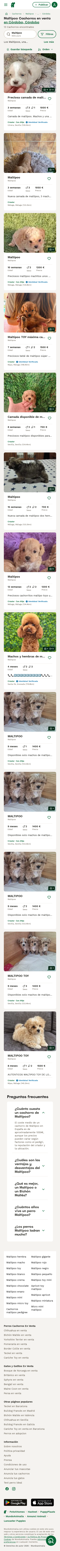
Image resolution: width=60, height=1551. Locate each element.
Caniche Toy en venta (16, 1357)
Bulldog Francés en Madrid (19, 1410)
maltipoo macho (15, 1262)
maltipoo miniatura (42, 1300)
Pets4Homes (17, 1511)
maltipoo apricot (40, 1294)
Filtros (49, 34)
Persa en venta (12, 1393)
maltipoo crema (15, 1280)
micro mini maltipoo (37, 1308)
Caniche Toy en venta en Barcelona (24, 1428)
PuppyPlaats (47, 1511)
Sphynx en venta (13, 1379)
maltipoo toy (13, 1268)
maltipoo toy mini (41, 1280)
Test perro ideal (13, 1482)
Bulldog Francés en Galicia (19, 1424)
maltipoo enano (15, 1291)
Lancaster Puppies (15, 1520)
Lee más (49, 41)
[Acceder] (54, 5)
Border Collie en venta (17, 1348)
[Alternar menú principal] (6, 4)
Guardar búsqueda (21, 49)
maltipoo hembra (16, 1256)
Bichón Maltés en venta (17, 1335)
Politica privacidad (14, 1450)
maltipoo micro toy (17, 1303)
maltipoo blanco (15, 1274)
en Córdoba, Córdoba (21, 22)
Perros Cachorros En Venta (20, 1326)
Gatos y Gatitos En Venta (18, 1366)
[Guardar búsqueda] (51, 1540)
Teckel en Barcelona (15, 1406)
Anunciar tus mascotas (17, 1469)
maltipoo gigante (40, 1256)
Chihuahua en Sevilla (16, 1419)
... (38, 14)
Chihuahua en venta (15, 1330)
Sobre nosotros (13, 1446)
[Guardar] (49, 99)
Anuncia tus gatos (14, 1478)
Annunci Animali (36, 1516)
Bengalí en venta (13, 1384)
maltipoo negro (40, 1268)
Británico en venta (14, 1375)
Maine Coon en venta (16, 1388)
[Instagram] (14, 1489)
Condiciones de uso (15, 1464)
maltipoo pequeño (41, 1274)
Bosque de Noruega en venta (20, 1370)
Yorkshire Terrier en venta (19, 1339)
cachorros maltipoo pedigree (17, 1311)
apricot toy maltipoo (37, 1287)
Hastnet (32, 1511)
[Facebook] (7, 1489)
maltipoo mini (14, 1297)
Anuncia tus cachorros (17, 1473)
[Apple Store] (42, 1502)
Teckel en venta (13, 1353)
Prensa (8, 1460)
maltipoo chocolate (17, 1285)
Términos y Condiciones (15, 1537)
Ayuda (7, 1455)
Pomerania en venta (15, 1344)
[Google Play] (15, 1502)
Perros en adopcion (15, 1433)
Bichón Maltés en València (19, 1415)
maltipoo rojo (39, 1262)
